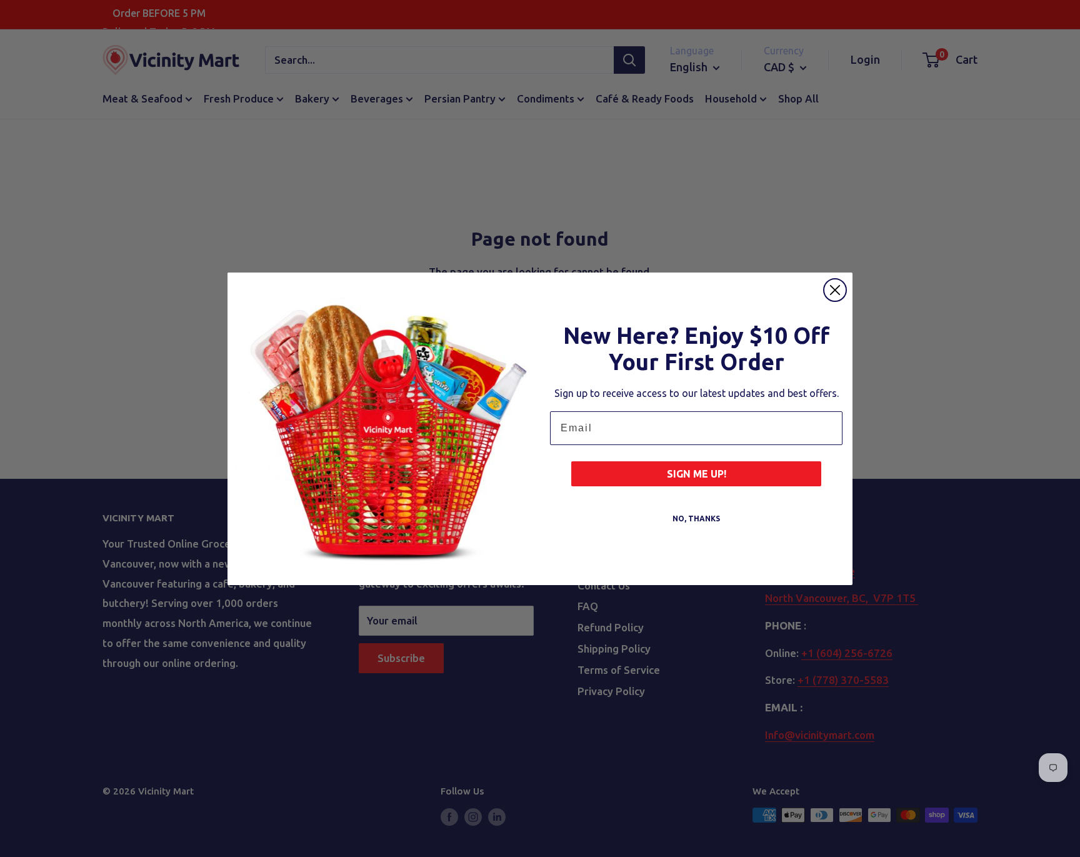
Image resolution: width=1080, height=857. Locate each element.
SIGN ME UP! (696, 473)
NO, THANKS (696, 518)
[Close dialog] (835, 290)
